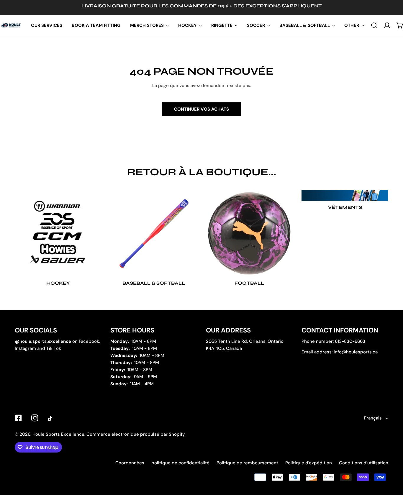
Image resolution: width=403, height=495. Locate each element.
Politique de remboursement (247, 463)
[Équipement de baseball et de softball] (153, 233)
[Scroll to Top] (392, 464)
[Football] (249, 233)
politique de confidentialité (180, 463)
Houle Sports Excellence (58, 434)
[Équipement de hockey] (58, 233)
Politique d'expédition (308, 463)
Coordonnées (129, 463)
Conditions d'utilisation (363, 463)
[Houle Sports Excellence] (11, 25)
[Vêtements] (345, 195)
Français (373, 418)
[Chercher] (374, 25)
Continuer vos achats (201, 109)
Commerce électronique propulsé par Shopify (135, 434)
